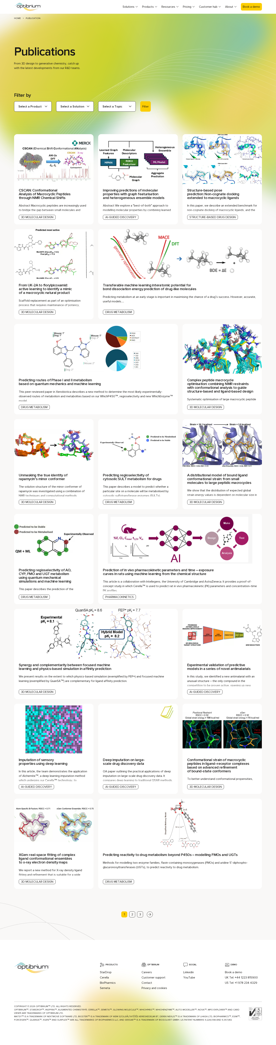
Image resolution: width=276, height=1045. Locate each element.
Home (17, 18)
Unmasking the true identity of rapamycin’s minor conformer (43, 477)
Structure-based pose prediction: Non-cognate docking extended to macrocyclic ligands (213, 194)
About (229, 7)
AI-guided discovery (120, 217)
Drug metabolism (118, 312)
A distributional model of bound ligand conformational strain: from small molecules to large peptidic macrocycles (219, 479)
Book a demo (251, 7)
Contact (147, 983)
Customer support (153, 977)
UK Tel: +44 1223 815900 (241, 977)
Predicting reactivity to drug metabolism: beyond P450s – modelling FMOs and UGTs (170, 855)
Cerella (104, 977)
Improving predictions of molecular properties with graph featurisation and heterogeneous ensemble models (133, 194)
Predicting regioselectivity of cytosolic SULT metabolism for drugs (132, 477)
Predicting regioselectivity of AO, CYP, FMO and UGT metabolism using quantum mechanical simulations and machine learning (45, 576)
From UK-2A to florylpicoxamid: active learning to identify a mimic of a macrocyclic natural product (45, 289)
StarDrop (106, 972)
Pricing (187, 7)
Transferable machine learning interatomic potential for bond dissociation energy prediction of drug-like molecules (149, 287)
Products (148, 7)
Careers (147, 972)
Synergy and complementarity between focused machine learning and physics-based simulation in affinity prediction (65, 667)
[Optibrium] (31, 7)
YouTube (189, 977)
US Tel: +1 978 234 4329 (241, 983)
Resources (168, 7)
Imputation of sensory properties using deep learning (43, 762)
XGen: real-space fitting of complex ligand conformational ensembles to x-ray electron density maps (47, 859)
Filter (145, 106)
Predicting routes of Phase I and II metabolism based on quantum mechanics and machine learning (60, 382)
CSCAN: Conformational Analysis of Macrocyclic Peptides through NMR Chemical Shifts (45, 194)
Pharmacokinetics (119, 597)
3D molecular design (37, 217)
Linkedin (188, 972)
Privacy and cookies (154, 988)
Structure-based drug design (212, 217)
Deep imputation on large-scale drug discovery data (124, 762)
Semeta (105, 988)
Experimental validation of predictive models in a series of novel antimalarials (218, 667)
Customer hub (208, 7)
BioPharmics (108, 983)
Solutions (128, 7)
